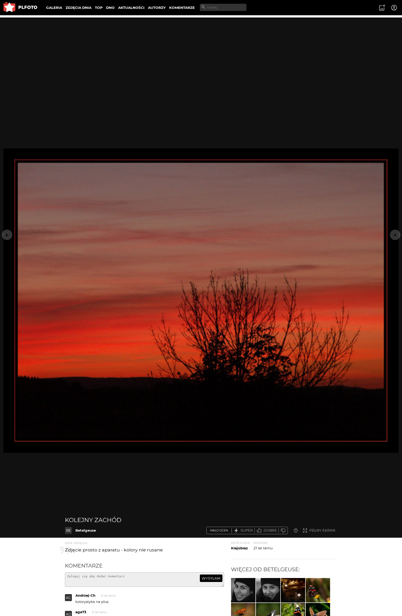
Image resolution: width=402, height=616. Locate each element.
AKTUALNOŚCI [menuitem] (131, 7)
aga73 (80, 612)
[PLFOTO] (20, 7)
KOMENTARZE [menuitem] (182, 7)
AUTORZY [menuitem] (157, 7)
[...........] (293, 590)
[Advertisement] (201, 50)
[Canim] (243, 590)
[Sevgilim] (268, 590)
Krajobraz (239, 548)
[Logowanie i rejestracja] (394, 7)
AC (68, 597)
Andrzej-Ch (85, 595)
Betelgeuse (85, 530)
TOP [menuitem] (99, 7)
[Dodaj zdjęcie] (382, 7)
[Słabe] (283, 530)
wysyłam (211, 578)
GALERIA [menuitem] (54, 7)
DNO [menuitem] (110, 7)
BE (68, 530)
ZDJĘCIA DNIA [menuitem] (78, 7)
